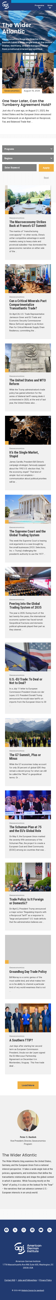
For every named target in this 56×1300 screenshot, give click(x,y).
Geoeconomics (12, 90)
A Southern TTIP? (21, 1040)
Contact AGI (9, 1280)
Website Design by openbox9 (32, 1290)
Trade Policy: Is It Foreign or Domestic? (26, 901)
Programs (39, 5)
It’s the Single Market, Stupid (24, 454)
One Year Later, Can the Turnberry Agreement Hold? (26, 103)
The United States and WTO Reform (27, 382)
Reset (46, 177)
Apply (46, 167)
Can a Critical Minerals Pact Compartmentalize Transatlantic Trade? (28, 304)
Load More (28, 1085)
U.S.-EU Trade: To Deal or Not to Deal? (25, 681)
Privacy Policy (45, 1280)
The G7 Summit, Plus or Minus (25, 757)
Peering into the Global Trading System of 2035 (25, 605)
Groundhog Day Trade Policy (28, 972)
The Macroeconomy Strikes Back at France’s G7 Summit (27, 224)
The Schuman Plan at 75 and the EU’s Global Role (25, 829)
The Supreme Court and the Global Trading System (27, 533)
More (50, 5)
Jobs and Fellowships (27, 1280)
